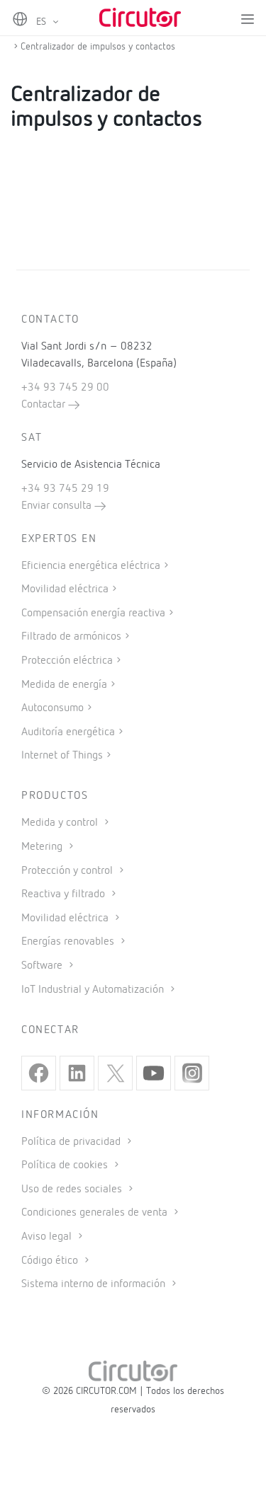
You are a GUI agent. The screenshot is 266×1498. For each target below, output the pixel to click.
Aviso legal (47, 1237)
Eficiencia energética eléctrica (90, 566)
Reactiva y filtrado (64, 894)
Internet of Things (62, 755)
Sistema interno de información (94, 1284)
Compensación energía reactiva (93, 613)
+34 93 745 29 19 (65, 489)
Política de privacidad (72, 1142)
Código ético (51, 1261)
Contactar (44, 404)
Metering (43, 847)
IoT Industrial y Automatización (94, 990)
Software (43, 966)
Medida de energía (64, 685)
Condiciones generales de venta (95, 1212)
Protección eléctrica (67, 661)
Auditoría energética (68, 732)
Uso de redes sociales (73, 1189)
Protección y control (68, 871)
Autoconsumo (52, 708)
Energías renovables (69, 941)
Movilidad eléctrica (65, 589)
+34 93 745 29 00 (65, 387)
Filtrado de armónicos (71, 637)
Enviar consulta (57, 506)
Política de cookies (66, 1165)
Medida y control (61, 823)
